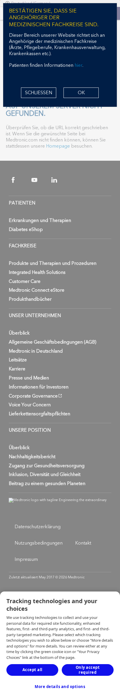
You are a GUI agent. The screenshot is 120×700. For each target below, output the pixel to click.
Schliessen (38, 93)
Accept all (32, 669)
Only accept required (88, 670)
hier (78, 65)
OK (81, 93)
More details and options (60, 686)
